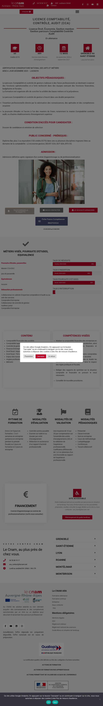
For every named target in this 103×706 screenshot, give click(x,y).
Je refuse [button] (51, 356)
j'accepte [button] (40, 356)
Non (55, 702)
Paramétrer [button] (29, 356)
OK (48, 702)
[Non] (100, 699)
